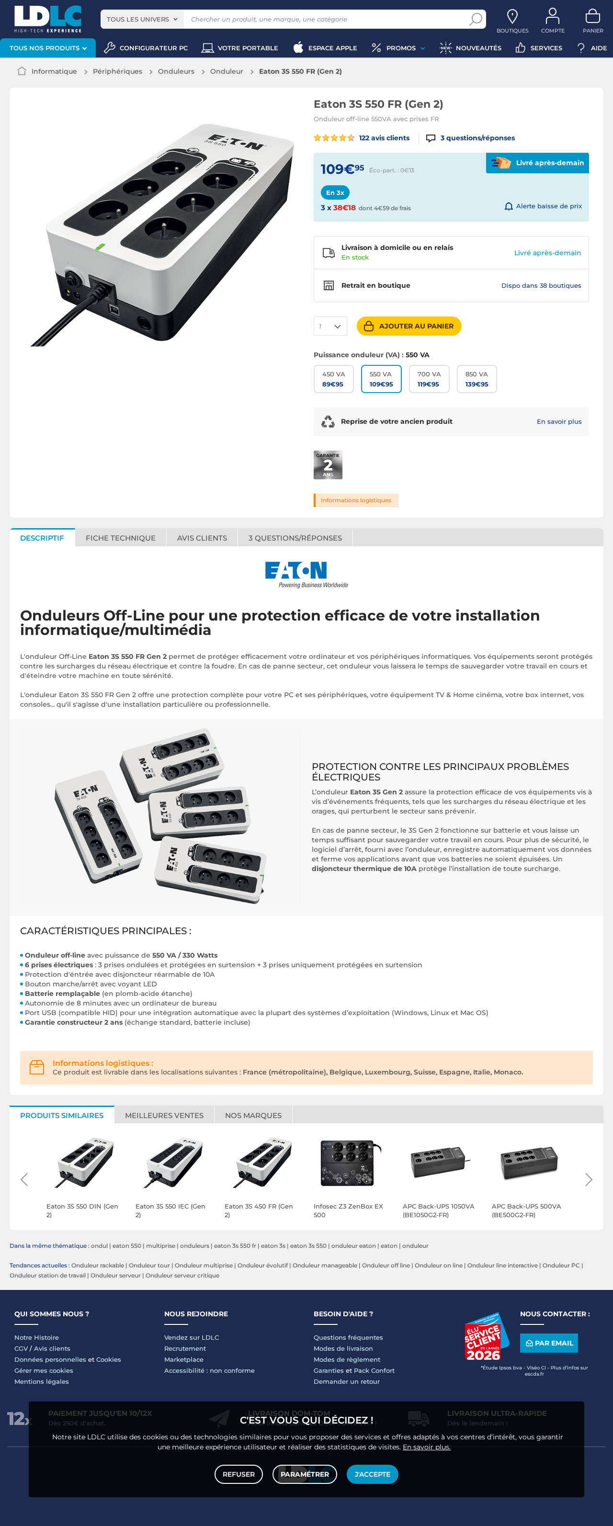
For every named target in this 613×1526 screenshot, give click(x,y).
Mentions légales (41, 1381)
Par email (554, 1343)
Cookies (108, 1359)
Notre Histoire (36, 1337)
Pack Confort (374, 1370)
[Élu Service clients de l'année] (487, 1357)
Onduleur (226, 71)
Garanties (329, 1370)
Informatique (54, 71)
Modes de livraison (343, 1348)
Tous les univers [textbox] (138, 19)
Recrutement (185, 1348)
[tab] (295, 537)
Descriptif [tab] (42, 538)
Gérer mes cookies (43, 1370)
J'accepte (372, 1474)
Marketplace (184, 1359)
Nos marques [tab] (253, 1115)
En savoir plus (559, 421)
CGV (21, 1348)
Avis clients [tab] (202, 538)
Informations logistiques (356, 500)
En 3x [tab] (335, 192)
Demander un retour (347, 1381)
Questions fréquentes (348, 1337)
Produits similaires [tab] (61, 1115)
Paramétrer (305, 1474)
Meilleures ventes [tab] (164, 1115)
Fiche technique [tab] (121, 538)
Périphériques (117, 71)
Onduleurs (176, 71)
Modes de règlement (347, 1359)
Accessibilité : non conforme (209, 1370)
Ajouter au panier (416, 326)
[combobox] (142, 19)
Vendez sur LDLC (191, 1337)
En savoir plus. (427, 1447)
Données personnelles (50, 1359)
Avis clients (52, 1348)
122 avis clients (383, 138)
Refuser (239, 1474)
